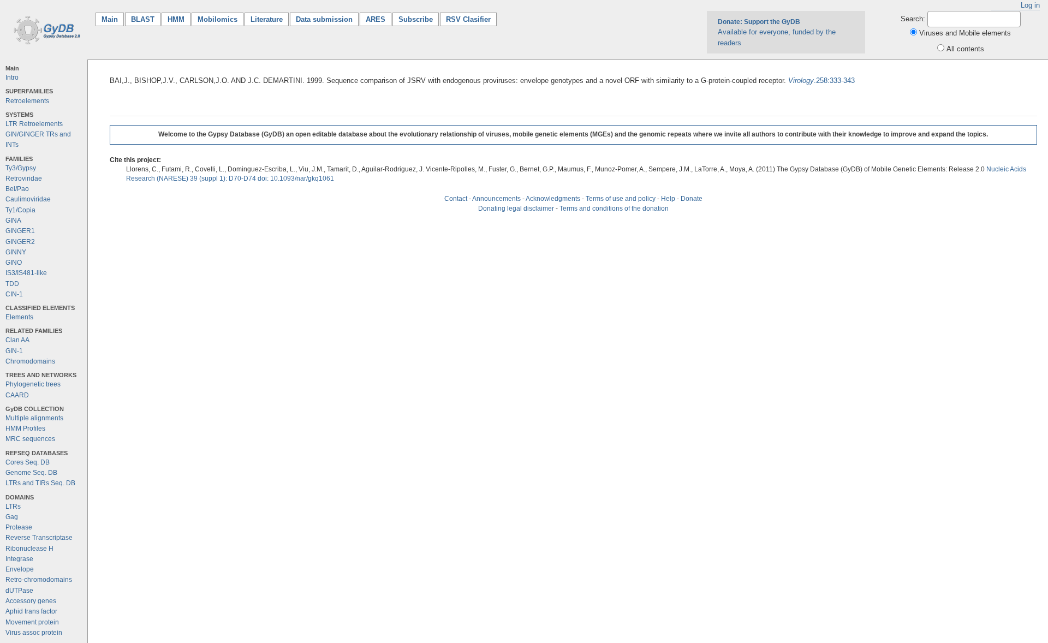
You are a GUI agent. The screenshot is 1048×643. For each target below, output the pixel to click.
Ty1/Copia (20, 210)
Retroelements (27, 101)
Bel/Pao (17, 189)
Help (668, 198)
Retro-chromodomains (38, 579)
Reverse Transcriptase (39, 537)
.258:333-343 (821, 80)
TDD (12, 284)
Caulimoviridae (28, 199)
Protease (18, 527)
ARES (375, 19)
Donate (691, 198)
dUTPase (19, 590)
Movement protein (32, 622)
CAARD (17, 395)
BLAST (142, 19)
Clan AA (17, 340)
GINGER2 (20, 242)
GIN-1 (14, 351)
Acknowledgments (553, 198)
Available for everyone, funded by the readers (777, 32)
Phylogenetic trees (33, 384)
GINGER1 (20, 231)
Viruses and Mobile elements (965, 33)
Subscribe (415, 19)
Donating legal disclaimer (516, 208)
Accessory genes (30, 601)
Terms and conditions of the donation (614, 208)
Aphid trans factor (31, 611)
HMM (176, 19)
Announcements (496, 198)
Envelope (19, 569)
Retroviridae (23, 178)
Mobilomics (217, 19)
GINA (13, 220)
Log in (1030, 5)
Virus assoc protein (33, 632)
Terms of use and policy (621, 198)
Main (113, 19)
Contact (455, 198)
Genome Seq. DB (31, 472)
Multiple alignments (34, 418)
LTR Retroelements (34, 124)
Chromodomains (30, 361)
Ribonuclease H (29, 548)
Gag (11, 517)
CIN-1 (14, 294)
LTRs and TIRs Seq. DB (40, 483)
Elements (19, 317)
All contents (965, 49)
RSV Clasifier (468, 19)
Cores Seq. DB (27, 462)
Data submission (324, 19)
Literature (267, 19)
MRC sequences (30, 439)
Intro (12, 77)
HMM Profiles (25, 428)
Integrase (19, 559)
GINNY (15, 252)
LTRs (13, 506)
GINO (13, 262)
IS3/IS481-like (26, 273)
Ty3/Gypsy (20, 168)
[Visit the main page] (45, 29)
